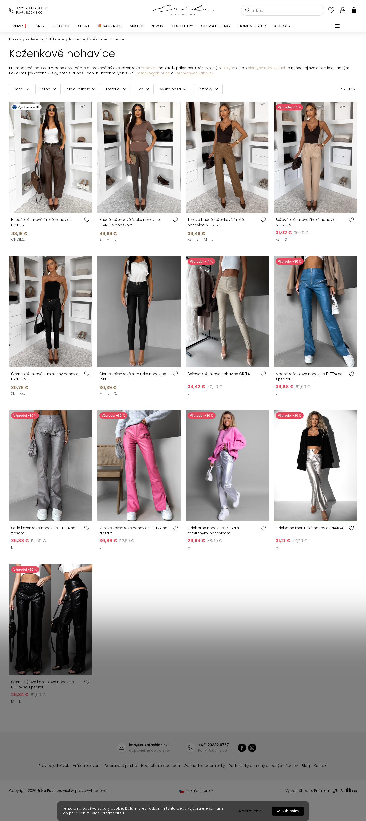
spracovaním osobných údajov (241, 450)
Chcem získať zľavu (221, 438)
